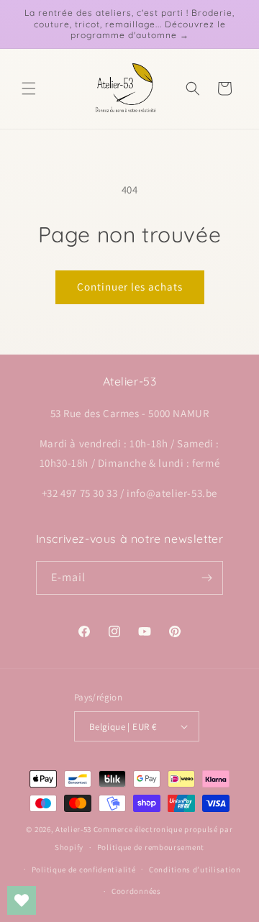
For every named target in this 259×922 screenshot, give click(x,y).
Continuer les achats (130, 286)
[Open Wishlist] (21, 900)
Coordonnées (136, 891)
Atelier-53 (73, 829)
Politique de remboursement (150, 847)
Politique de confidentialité (84, 869)
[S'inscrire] (206, 578)
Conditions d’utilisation (195, 869)
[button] (29, 88)
